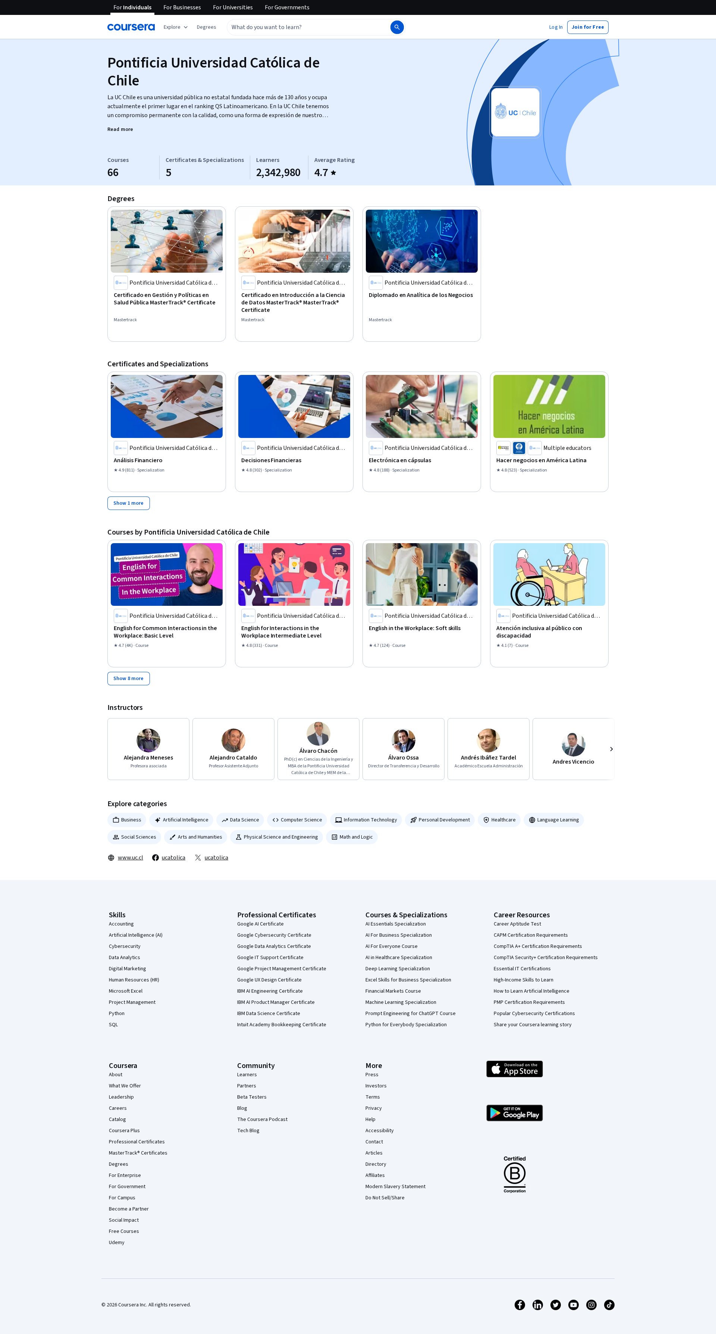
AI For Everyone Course (391, 946)
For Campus (122, 1198)
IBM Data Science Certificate (268, 1013)
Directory (375, 1164)
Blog (242, 1108)
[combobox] (300, 27)
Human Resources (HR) (134, 980)
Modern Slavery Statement (395, 1186)
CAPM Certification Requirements (531, 935)
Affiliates (375, 1175)
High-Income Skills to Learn (523, 980)
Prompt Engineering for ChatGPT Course (410, 1013)
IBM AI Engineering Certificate (270, 991)
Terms (372, 1097)
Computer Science (301, 820)
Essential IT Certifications (522, 969)
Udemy (117, 1242)
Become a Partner (129, 1209)
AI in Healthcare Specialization (398, 957)
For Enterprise (125, 1175)
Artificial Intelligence (185, 820)
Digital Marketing (127, 969)
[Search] (397, 27)
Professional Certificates (137, 1142)
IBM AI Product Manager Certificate (276, 1002)
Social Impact (124, 1220)
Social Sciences (138, 837)
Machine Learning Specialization (400, 1002)
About (115, 1074)
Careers (118, 1108)
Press (372, 1074)
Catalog (117, 1119)
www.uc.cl (130, 858)
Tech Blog (248, 1130)
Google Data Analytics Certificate (274, 946)
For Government (127, 1186)
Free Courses (124, 1231)
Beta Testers (252, 1097)
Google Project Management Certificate (281, 969)
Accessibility (379, 1130)
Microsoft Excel (125, 991)
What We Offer (125, 1086)
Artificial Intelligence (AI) (136, 935)
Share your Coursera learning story (533, 1024)
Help (370, 1119)
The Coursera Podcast (262, 1119)
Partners (246, 1086)
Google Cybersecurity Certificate (274, 935)
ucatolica (173, 858)
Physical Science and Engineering (281, 837)
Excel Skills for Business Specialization (408, 980)
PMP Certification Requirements (529, 1002)
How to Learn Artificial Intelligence (531, 991)
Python (117, 1013)
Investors (376, 1086)
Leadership (121, 1097)
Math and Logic (356, 837)
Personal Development (444, 820)
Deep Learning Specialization (397, 969)
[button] (206, 27)
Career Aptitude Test (517, 924)
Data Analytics (124, 957)
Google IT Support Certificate (270, 957)
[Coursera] (131, 27)
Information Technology (370, 820)
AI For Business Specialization (398, 935)
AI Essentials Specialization (395, 924)
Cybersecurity (125, 946)
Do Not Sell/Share (385, 1198)
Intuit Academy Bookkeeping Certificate (281, 1024)
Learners (247, 1074)
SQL (113, 1024)
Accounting (121, 924)
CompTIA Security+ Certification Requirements (546, 957)
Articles (374, 1153)
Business (131, 820)
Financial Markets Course (393, 991)
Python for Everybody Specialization (406, 1024)
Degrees (118, 1164)
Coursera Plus (124, 1130)
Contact (374, 1142)
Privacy (373, 1108)
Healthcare (504, 820)
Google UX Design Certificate (269, 980)
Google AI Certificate (260, 924)
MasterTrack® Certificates (138, 1153)
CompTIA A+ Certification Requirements (538, 946)
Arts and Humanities (200, 837)
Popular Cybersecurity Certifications (534, 1013)
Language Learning (558, 820)
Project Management (132, 1002)
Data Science (244, 820)
